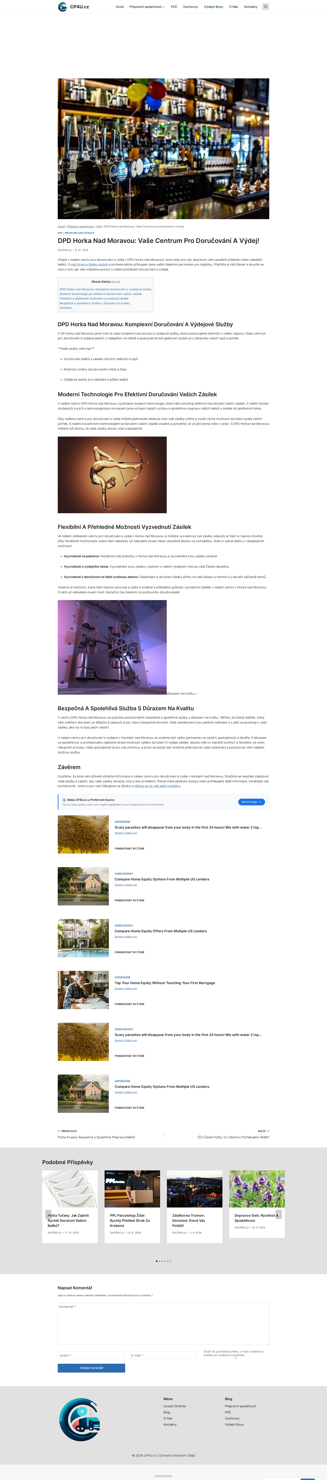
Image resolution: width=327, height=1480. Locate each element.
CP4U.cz (67, 250)
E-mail (137, 1355)
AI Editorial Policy (163, 1475)
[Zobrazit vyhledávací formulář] (265, 6)
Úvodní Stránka (175, 1406)
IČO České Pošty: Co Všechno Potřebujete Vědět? (233, 1134)
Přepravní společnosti (80, 233)
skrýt (116, 281)
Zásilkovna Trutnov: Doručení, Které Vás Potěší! (188, 1220)
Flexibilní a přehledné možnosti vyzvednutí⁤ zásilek (94, 298)
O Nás (233, 6)
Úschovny (190, 6)
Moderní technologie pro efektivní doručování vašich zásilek (101, 294)
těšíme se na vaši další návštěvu (157, 786)
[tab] (157, 1261)
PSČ (174, 6)
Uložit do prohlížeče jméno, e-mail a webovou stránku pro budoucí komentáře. (233, 1353)
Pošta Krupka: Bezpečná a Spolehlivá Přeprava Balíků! (96, 1134)
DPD (60, 233)
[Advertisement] (163, 39)
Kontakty (250, 6)
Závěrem (66, 308)
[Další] (279, 1214)
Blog (167, 1412)
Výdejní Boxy (213, 6)
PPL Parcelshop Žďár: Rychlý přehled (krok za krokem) (130, 1220)
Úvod (119, 6)
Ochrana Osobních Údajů (177, 1455)
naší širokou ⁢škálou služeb (89, 264)
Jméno (65, 1355)
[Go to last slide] (48, 1214)
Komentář (67, 1306)
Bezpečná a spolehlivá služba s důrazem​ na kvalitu (95, 303)
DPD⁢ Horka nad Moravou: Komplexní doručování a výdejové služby (106, 289)
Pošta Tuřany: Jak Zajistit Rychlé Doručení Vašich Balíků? (68, 1220)
